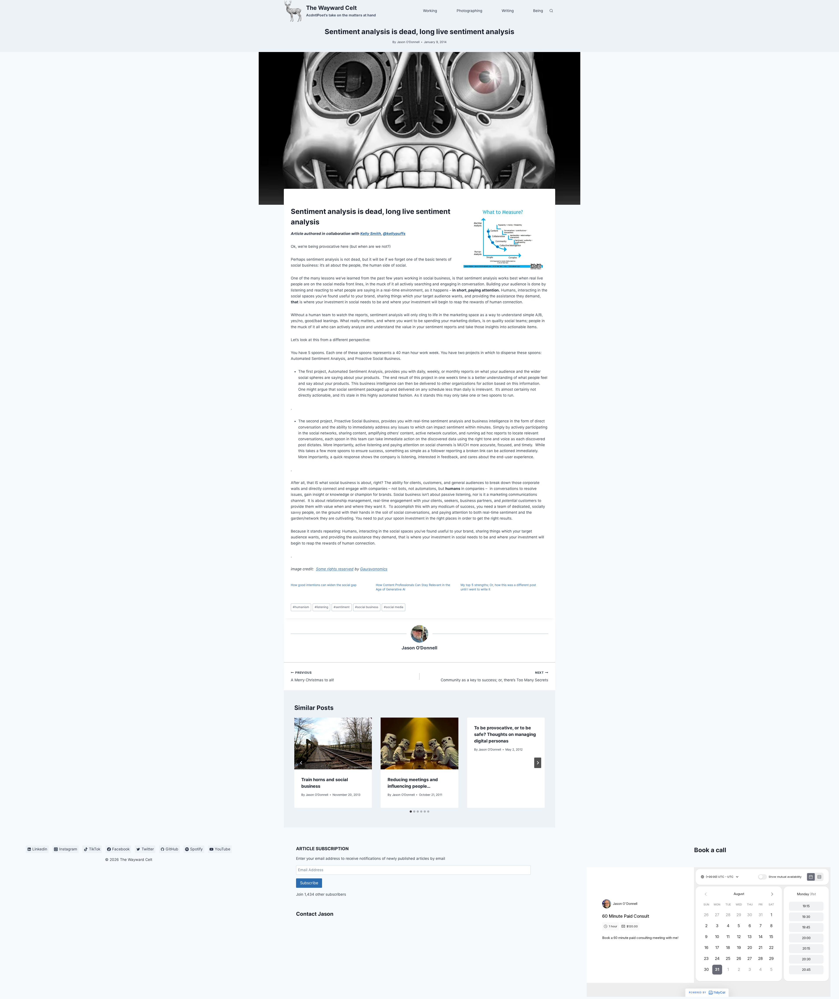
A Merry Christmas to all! (312, 676)
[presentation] (333, 743)
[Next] (537, 763)
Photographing (469, 11)
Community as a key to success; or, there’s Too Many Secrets (494, 676)
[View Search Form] (551, 11)
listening (321, 607)
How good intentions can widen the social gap (324, 585)
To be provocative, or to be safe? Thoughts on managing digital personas (505, 734)
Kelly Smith (370, 233)
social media (393, 607)
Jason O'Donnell (408, 42)
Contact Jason (314, 914)
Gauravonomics (373, 569)
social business (366, 607)
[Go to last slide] (301, 763)
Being (538, 11)
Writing (508, 11)
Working (430, 11)
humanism (301, 607)
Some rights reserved (335, 569)
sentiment (342, 607)
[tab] (411, 811)
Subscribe (309, 883)
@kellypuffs (394, 233)
